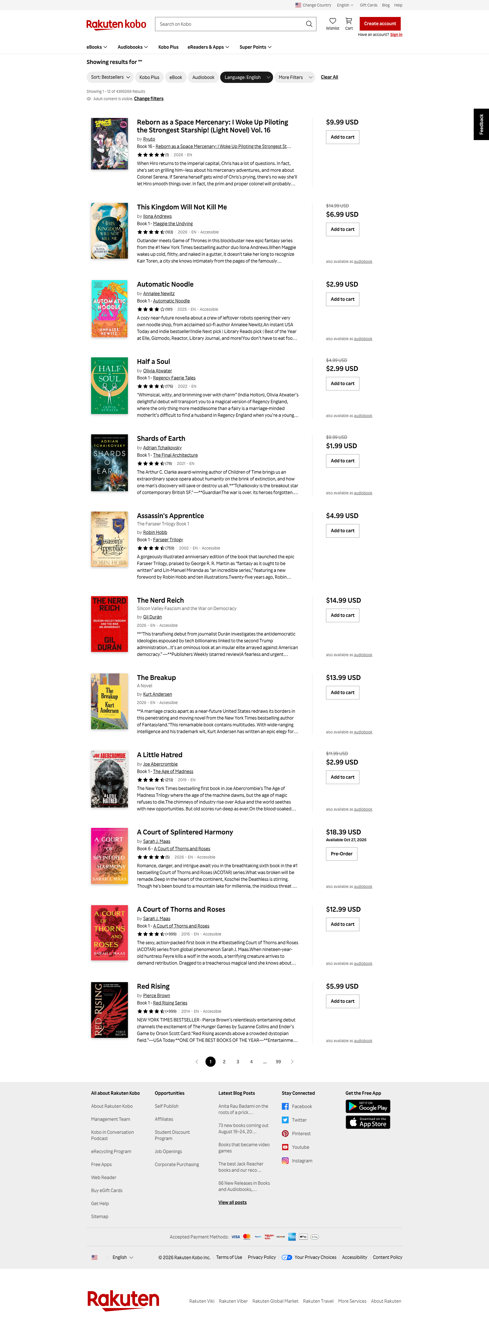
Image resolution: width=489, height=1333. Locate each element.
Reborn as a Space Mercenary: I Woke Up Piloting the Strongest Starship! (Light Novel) (241, 146)
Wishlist (332, 28)
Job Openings (168, 1151)
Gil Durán (152, 617)
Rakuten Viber (233, 1301)
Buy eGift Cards (107, 1190)
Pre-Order (342, 854)
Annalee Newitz (159, 293)
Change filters (149, 98)
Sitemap (99, 1216)
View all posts (232, 1202)
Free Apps (101, 1164)
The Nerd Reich (160, 600)
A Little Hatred (160, 755)
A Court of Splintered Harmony (185, 832)
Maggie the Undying (173, 223)
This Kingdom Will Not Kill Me (182, 207)
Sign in (396, 34)
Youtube (300, 1147)
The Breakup (156, 677)
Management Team (110, 1119)
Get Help (100, 1203)
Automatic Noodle (165, 284)
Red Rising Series (170, 1003)
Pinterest (301, 1133)
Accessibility (354, 1257)
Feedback (481, 124)
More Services (352, 1301)
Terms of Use (229, 1257)
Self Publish (167, 1106)
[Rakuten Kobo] (116, 25)
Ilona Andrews (157, 216)
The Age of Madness (173, 771)
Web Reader (103, 1177)
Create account (380, 23)
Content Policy (387, 1257)
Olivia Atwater (157, 371)
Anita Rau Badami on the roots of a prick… (243, 1109)
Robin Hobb (155, 532)
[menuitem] (97, 47)
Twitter (299, 1120)
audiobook (363, 261)
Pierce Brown (156, 995)
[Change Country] (94, 1257)
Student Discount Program (172, 1135)
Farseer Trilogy (168, 539)
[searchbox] (231, 24)
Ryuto (149, 139)
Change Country (317, 5)
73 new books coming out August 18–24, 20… (243, 1128)
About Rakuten (386, 1301)
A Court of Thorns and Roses (182, 848)
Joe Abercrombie (160, 764)
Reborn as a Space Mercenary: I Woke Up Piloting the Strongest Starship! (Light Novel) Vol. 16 (213, 126)
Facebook (302, 1106)
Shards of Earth (161, 438)
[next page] (292, 1062)
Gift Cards (369, 5)
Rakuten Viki (202, 1301)
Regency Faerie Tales (174, 378)
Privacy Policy (262, 1257)
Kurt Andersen (157, 694)
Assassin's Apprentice (170, 516)
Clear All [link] (329, 77)
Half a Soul (153, 361)
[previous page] (197, 1062)
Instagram (302, 1161)
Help (398, 5)
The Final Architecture (175, 455)
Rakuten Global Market (275, 1301)
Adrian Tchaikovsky (162, 447)
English (120, 1257)
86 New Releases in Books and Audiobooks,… (244, 1186)
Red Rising (153, 986)
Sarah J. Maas (156, 841)
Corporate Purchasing (177, 1164)
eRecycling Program (111, 1151)
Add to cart (343, 137)
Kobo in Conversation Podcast (112, 1135)
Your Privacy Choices (315, 1257)
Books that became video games (244, 1148)
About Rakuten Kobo (112, 1106)
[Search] (309, 24)
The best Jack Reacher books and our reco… (240, 1167)
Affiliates (164, 1119)
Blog (386, 5)
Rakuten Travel (318, 1301)
